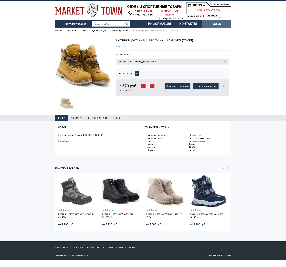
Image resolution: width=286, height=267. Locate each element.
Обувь (216, 23)
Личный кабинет (221, 4)
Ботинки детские (119, 30)
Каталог (72, 30)
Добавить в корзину (177, 86)
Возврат (90, 247)
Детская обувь (99, 30)
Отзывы (117, 118)
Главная (59, 30)
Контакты (188, 24)
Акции (132, 247)
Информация (159, 24)
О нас (57, 247)
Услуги (100, 247)
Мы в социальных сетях (219, 255)
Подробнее (63, 141)
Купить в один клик (206, 86)
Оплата (67, 247)
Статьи (110, 247)
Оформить (212, 16)
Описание (76, 118)
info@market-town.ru (172, 18)
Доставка (78, 247)
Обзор (61, 118)
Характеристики (97, 118)
